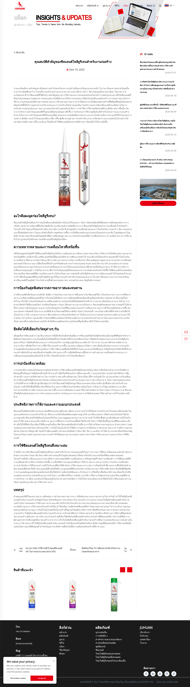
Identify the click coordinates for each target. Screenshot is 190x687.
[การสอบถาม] (186, 338)
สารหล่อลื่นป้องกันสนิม (104, 642)
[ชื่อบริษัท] (20, 5)
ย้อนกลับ (20, 52)
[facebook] (146, 673)
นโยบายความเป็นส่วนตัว (167, 681)
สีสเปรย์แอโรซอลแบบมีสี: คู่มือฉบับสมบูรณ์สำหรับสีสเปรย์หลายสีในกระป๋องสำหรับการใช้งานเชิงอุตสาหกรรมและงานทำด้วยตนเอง (158, 65)
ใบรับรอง (144, 635)
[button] (122, 569)
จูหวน (61, 639)
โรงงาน (143, 642)
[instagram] (166, 673)
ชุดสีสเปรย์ (100, 646)
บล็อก (125, 5)
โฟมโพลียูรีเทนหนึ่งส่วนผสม (104, 657)
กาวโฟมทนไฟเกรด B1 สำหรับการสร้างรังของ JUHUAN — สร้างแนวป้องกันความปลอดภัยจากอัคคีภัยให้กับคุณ (157, 163)
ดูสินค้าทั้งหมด (158, 203)
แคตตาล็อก (145, 639)
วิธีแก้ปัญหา (137, 5)
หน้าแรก (79, 5)
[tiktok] (173, 673)
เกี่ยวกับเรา (145, 632)
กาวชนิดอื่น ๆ (102, 635)
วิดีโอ (116, 5)
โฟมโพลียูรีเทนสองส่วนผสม (104, 653)
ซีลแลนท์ (100, 650)
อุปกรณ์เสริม (101, 632)
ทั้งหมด (73, 549)
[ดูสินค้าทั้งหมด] (158, 189)
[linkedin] (153, 673)
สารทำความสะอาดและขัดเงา (104, 639)
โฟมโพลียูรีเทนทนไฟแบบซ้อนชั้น (104, 660)
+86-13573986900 (23, 631)
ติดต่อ (150, 5)
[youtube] (159, 673)
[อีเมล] (186, 332)
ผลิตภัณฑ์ (92, 5)
